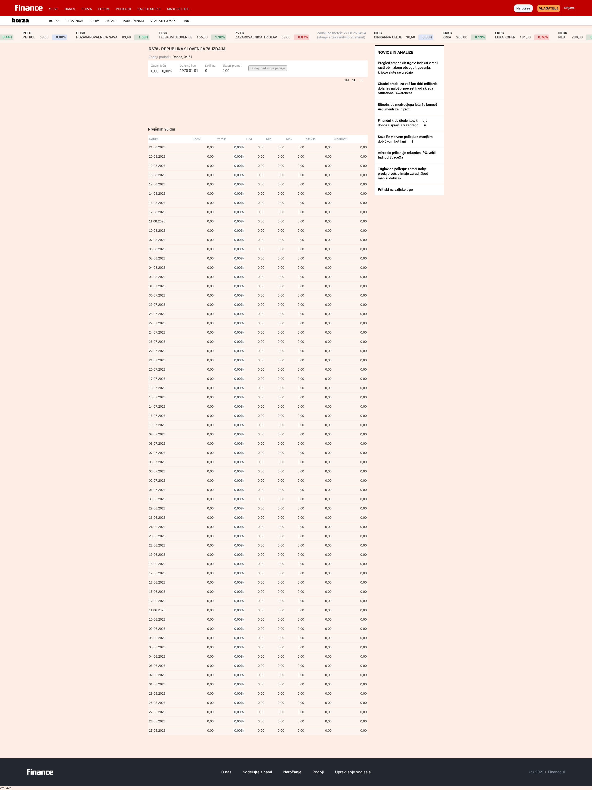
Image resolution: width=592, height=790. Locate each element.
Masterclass (178, 9)
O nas (226, 772)
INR (186, 21)
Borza (86, 9)
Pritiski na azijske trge (395, 189)
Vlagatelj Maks (163, 21)
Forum (103, 9)
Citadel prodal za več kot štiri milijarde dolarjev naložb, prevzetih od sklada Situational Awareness (408, 88)
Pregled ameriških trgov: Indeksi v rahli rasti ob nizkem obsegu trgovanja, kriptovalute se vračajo (408, 68)
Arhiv (94, 21)
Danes (70, 9)
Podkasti (123, 9)
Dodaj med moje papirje (267, 68)
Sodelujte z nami (257, 772)
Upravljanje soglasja (353, 772)
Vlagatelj (548, 8)
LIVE (55, 9)
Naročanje (292, 772)
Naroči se (523, 8)
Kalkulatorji (149, 9)
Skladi (110, 21)
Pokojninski (133, 21)
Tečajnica (74, 21)
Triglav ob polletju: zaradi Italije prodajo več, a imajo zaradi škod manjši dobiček (403, 174)
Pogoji (318, 772)
